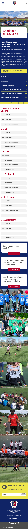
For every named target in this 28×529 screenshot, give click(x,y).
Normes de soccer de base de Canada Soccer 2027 (12, 71)
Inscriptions (4, 81)
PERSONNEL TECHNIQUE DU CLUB (11, 89)
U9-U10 (21, 103)
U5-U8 (16, 103)
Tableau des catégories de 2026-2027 (12, 93)
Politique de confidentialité (7, 527)
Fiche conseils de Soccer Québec (10, 97)
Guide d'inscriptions (6, 77)
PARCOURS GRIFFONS (7, 85)
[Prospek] (12, 523)
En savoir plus (14, 253)
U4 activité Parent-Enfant (7, 103)
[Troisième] (18, 523)
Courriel (5, 494)
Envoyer (23, 493)
